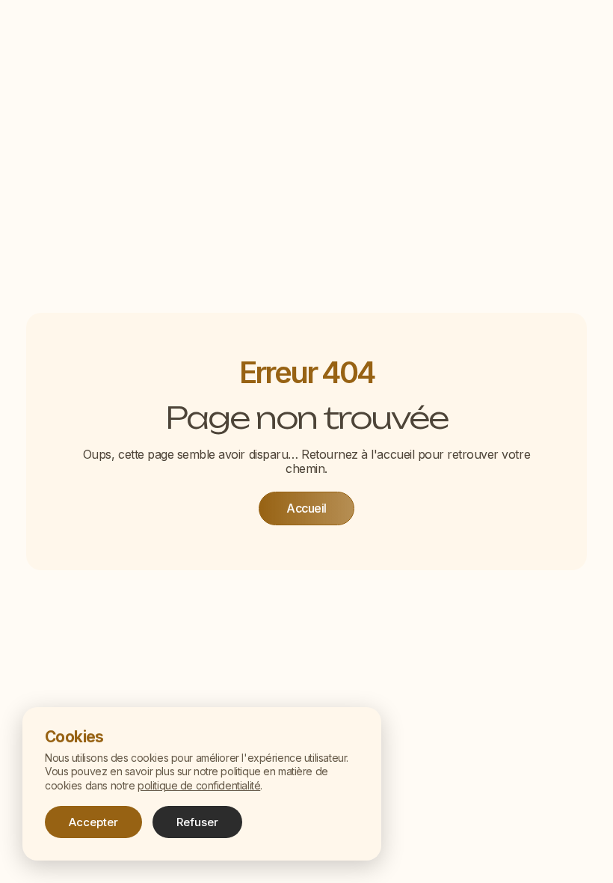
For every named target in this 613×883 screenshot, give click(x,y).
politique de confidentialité (199, 785)
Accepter (93, 822)
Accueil (306, 508)
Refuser (197, 822)
